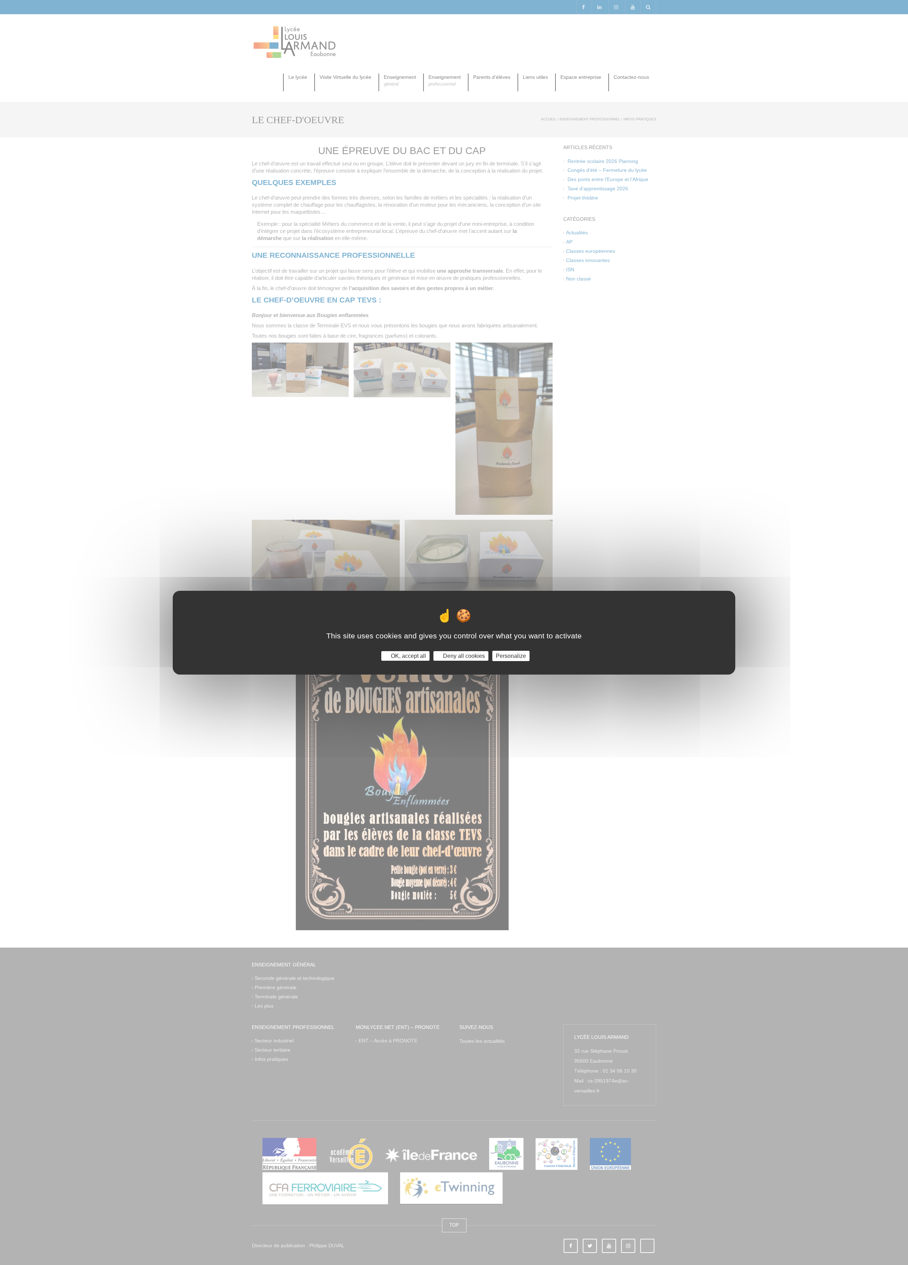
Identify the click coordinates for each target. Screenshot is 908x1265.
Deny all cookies (463, 656)
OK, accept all (407, 656)
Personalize (511, 656)
